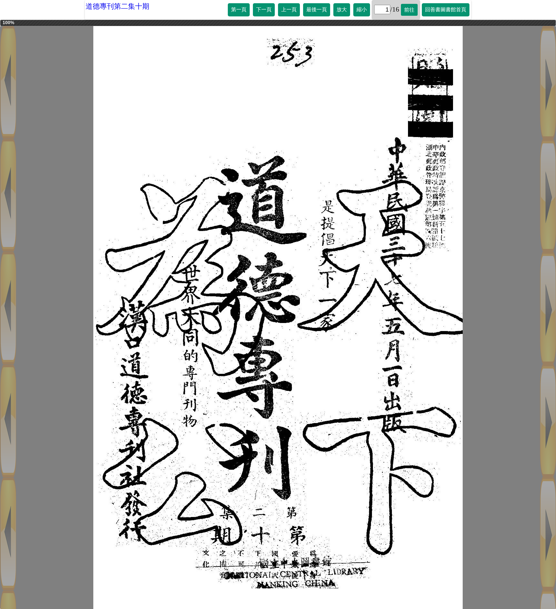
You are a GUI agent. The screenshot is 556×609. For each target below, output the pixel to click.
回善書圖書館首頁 (445, 9)
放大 (342, 9)
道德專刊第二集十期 (117, 6)
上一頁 (289, 9)
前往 (409, 10)
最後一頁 (316, 9)
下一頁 (264, 9)
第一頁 (238, 9)
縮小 (362, 9)
